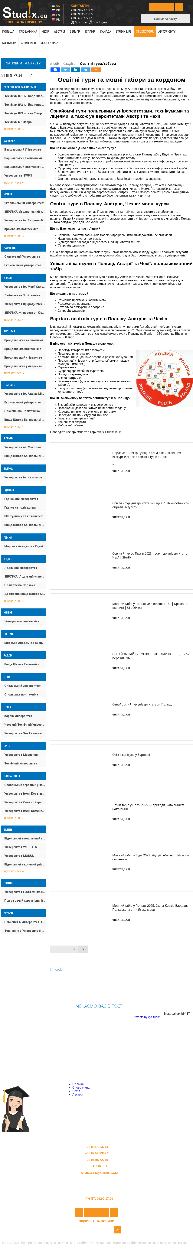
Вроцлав (9, 331)
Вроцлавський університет (24, 357)
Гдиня (8, 537)
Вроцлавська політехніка (22, 349)
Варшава (9, 140)
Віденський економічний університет (25, 838)
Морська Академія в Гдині (23, 546)
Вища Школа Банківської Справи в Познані (25, 420)
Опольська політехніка (21, 694)
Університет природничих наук (25, 304)
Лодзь (8, 559)
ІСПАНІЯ (90, 31)
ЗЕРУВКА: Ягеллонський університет (25, 211)
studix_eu (100, 22)
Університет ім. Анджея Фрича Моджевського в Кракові (25, 220)
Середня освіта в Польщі (20, 87)
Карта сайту (78, 1242)
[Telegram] (85, 69)
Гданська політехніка (20, 507)
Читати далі (121, 471)
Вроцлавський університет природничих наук (25, 366)
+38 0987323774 (82, 10)
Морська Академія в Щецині (25, 643)
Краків (8, 194)
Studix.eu (81, 22)
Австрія (59, 31)
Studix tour (145, 31)
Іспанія (8, 883)
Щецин (8, 634)
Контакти (9, 43)
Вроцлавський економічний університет (25, 340)
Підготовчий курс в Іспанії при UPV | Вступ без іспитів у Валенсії (25, 900)
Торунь (8, 438)
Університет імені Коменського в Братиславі (25, 811)
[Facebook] (55, 69)
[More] (96, 69)
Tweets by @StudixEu (148, 1017)
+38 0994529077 (82, 14)
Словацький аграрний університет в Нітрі (25, 785)
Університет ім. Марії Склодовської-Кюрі (25, 286)
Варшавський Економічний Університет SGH (25, 158)
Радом (8, 655)
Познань (9, 384)
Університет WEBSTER (20, 847)
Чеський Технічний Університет (25, 724)
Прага (7, 707)
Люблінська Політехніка (22, 295)
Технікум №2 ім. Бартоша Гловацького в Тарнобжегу (25, 104)
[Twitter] (65, 69)
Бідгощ (8, 468)
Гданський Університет (21, 499)
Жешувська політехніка (21, 621)
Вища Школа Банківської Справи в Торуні (25, 456)
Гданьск (9, 490)
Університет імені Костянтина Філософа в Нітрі (25, 793)
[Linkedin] (75, 69)
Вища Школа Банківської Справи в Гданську (25, 525)
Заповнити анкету (23, 63)
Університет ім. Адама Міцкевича (25, 394)
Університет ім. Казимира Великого (25, 477)
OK (117, 1230)
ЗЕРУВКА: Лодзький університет (25, 576)
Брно (7, 746)
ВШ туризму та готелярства (25, 516)
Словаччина (28, 31)
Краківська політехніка (21, 229)
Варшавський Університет (23, 149)
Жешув (8, 612)
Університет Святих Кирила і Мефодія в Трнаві (25, 802)
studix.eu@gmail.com (99, 1172)
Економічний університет (23, 265)
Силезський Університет (22, 256)
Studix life (123, 31)
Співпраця (28, 43)
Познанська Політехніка (22, 411)
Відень (8, 829)
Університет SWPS (18, 175)
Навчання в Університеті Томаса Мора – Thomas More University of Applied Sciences (25, 931)
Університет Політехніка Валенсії (25, 892)
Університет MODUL (19, 856)
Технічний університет (20, 763)
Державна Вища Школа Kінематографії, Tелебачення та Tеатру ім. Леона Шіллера (25, 594)
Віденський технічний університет (25, 864)
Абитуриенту (139, 1084)
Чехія (45, 31)
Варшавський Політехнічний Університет (25, 167)
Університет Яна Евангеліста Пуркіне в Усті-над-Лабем (25, 733)
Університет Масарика (21, 755)
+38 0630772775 (82, 18)
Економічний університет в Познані (25, 402)
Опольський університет (22, 686)
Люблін (8, 277)
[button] (147, 18)
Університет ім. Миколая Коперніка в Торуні (25, 447)
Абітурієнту (166, 31)
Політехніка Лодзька (19, 585)
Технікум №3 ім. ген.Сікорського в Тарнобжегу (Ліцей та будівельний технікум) (25, 113)
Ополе (8, 677)
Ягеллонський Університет (24, 203)
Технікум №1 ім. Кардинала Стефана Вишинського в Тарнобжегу (25, 96)
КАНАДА (105, 31)
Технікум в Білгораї (18, 122)
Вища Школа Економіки (21, 664)
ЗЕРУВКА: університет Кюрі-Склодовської (25, 312)
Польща (8, 31)
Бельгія (75, 31)
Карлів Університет (18, 716)
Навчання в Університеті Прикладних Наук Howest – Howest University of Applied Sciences (25, 922)
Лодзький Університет (21, 568)
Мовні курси (49, 43)
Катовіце (9, 247)
